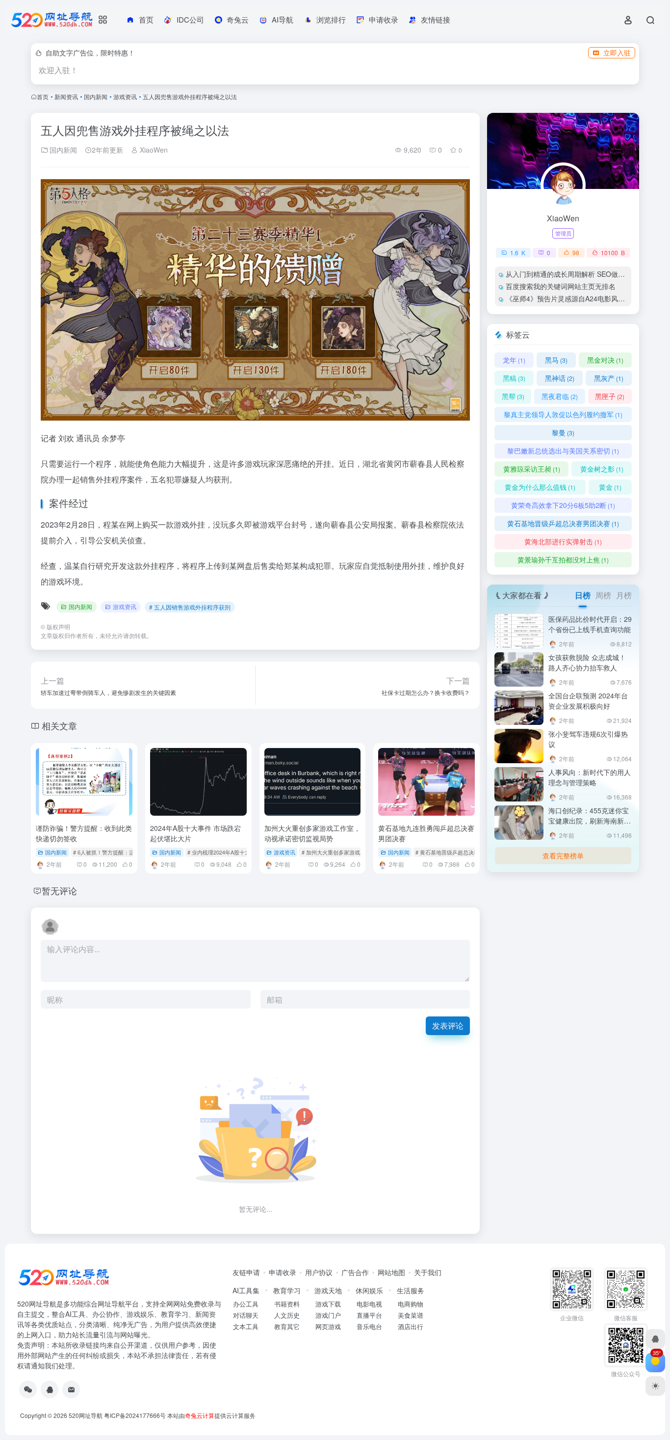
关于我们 (427, 1272)
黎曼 (563, 432)
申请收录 (282, 1272)
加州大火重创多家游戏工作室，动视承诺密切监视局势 (312, 833)
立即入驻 (617, 52)
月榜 (624, 595)
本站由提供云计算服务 (211, 1415)
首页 (43, 96)
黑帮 (513, 396)
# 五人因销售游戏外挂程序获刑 (190, 607)
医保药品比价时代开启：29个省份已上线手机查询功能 (590, 624)
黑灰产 (608, 378)
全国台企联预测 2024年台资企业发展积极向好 (588, 701)
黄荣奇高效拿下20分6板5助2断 (563, 505)
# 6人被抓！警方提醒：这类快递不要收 (120, 852)
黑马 (556, 360)
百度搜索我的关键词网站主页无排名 (561, 286)
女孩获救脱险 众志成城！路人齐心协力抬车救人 (587, 662)
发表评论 (448, 1025)
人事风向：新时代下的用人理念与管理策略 (589, 777)
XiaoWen (153, 150)
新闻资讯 (66, 96)
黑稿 (514, 378)
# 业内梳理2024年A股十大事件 (224, 852)
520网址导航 (86, 1415)
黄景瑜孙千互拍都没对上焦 (563, 559)
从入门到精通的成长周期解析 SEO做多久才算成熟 (582, 274)
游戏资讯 (125, 96)
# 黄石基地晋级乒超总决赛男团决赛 (458, 852)
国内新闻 (95, 96)
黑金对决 (605, 360)
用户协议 (319, 1272)
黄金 (610, 487)
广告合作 (355, 1272)
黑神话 (559, 378)
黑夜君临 (559, 396)
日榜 (583, 595)
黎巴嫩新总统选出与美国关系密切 (563, 450)
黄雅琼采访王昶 (531, 469)
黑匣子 (609, 396)
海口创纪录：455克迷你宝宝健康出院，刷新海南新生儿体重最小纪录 (589, 820)
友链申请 (246, 1272)
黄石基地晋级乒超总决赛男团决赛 (563, 523)
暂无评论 (59, 890)
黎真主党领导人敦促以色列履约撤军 (563, 414)
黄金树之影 (601, 469)
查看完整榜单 (563, 855)
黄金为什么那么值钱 (540, 487)
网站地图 (391, 1272)
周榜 (603, 595)
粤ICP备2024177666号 (135, 1415)
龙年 (514, 360)
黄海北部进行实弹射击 (563, 541)
